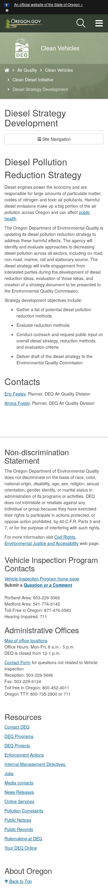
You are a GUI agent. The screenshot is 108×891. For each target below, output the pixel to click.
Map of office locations (25, 640)
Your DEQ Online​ (20, 848)
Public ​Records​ (18, 829)
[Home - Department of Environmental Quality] (6, 70)
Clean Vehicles (59, 70)
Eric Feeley (15, 394)
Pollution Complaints (23, 811)
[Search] (81, 23)
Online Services (19, 801)
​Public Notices (17, 820)
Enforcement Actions (24, 755)
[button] (7, 9)
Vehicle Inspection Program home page (41, 579)
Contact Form (17, 662)
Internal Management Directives (35, 764)
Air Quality (27, 70)
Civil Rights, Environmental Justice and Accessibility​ (41, 540)
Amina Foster (17, 403)
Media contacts (18, 783)
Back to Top (20, 881)
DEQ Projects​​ (17, 745)
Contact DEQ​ (16, 727)
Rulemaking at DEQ (23, 838)
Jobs (9, 773)
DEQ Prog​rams (18, 736)
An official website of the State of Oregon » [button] (48, 4)
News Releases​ (19, 792)
